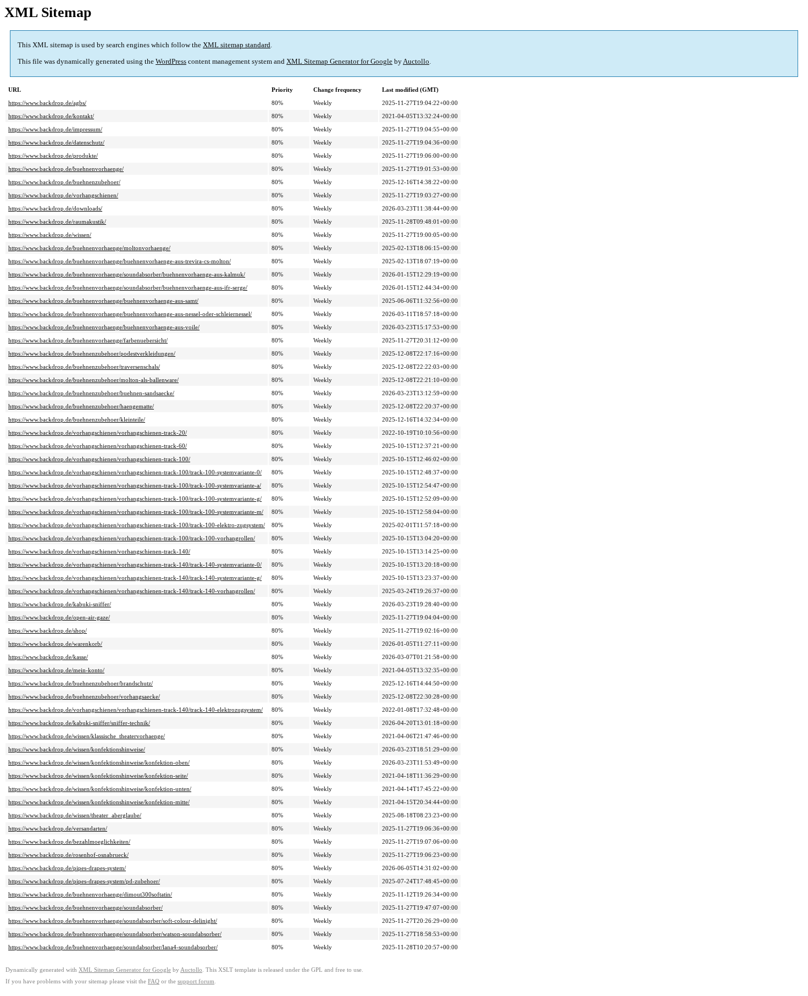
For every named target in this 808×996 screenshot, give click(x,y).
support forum (196, 981)
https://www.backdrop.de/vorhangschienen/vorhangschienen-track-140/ (99, 551)
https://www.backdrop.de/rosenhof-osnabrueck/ (68, 854)
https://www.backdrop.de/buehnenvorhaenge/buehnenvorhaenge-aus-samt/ (103, 300)
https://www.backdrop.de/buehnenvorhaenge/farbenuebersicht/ (88, 340)
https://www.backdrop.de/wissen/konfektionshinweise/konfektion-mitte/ (99, 802)
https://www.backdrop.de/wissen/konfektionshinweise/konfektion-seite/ (98, 775)
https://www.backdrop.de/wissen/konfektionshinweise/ (76, 749)
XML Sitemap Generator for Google (339, 61)
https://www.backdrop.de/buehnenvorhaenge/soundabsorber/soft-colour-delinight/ (112, 920)
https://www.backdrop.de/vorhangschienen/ (63, 195)
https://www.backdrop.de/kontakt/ (51, 116)
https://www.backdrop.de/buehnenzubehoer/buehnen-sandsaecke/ (91, 393)
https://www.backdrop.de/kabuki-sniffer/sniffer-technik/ (79, 723)
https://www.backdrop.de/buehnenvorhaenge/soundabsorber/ (85, 907)
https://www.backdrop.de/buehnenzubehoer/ (64, 182)
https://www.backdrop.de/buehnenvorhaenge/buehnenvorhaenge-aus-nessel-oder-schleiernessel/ (130, 314)
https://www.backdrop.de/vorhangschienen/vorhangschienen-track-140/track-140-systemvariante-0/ (135, 564)
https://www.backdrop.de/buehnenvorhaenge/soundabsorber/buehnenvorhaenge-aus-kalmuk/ (126, 274)
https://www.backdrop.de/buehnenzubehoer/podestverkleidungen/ (91, 353)
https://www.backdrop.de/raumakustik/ (57, 221)
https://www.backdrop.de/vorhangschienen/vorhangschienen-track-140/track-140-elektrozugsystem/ (135, 709)
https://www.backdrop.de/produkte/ (53, 155)
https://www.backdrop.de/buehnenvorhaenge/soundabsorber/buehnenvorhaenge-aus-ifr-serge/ (127, 287)
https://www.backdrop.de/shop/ (47, 630)
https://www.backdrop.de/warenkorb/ (55, 643)
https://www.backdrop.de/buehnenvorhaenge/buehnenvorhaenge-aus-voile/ (104, 327)
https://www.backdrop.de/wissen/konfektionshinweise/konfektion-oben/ (99, 762)
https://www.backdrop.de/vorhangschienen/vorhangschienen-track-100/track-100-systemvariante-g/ (135, 498)
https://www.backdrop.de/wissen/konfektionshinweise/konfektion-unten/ (99, 788)
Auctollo (416, 61)
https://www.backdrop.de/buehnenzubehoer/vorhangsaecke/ (84, 696)
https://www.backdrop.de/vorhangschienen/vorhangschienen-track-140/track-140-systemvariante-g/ (135, 577)
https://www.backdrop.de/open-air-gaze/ (59, 617)
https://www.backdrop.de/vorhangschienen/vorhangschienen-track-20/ (97, 432)
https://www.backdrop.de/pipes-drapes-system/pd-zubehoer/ (84, 881)
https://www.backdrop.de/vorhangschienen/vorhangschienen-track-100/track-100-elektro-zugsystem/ (136, 525)
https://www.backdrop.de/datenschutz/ (56, 142)
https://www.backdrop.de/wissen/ (49, 234)
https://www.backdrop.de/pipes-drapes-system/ (67, 868)
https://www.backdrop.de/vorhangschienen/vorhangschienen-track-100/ (99, 459)
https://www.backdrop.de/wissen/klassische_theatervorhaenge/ (86, 736)
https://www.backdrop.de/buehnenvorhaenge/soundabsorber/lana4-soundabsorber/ (113, 947)
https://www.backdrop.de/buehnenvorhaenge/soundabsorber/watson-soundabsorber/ (115, 934)
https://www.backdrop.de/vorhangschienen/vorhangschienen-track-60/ (97, 445)
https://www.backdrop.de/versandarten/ (57, 828)
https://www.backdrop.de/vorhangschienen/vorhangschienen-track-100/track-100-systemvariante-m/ (135, 511)
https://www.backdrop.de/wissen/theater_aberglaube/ (74, 815)
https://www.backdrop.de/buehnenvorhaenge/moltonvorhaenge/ (89, 248)
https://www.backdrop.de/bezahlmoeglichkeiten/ (69, 841)
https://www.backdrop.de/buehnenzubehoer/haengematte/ (81, 406)
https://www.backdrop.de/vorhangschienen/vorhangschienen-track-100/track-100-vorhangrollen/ (131, 538)
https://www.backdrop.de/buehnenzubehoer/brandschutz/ (80, 683)
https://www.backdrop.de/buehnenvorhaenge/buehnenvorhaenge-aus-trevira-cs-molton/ (119, 261)
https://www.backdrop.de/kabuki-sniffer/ (59, 604)
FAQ (153, 981)
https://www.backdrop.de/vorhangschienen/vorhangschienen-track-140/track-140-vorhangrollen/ (131, 591)
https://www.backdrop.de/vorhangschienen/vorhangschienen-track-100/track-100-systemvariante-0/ (135, 472)
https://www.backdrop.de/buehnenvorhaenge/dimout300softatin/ (90, 894)
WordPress (171, 61)
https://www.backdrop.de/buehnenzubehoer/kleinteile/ (76, 419)
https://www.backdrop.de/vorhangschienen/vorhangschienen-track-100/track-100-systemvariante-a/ (134, 485)
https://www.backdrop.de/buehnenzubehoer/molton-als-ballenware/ (93, 380)
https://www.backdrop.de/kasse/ (48, 657)
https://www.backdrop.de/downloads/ (55, 208)
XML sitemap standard (236, 45)
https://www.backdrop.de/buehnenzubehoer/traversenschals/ (84, 366)
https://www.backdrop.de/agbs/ (47, 102)
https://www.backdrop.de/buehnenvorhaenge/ (66, 168)
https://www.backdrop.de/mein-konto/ (56, 670)
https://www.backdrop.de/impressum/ (55, 129)
